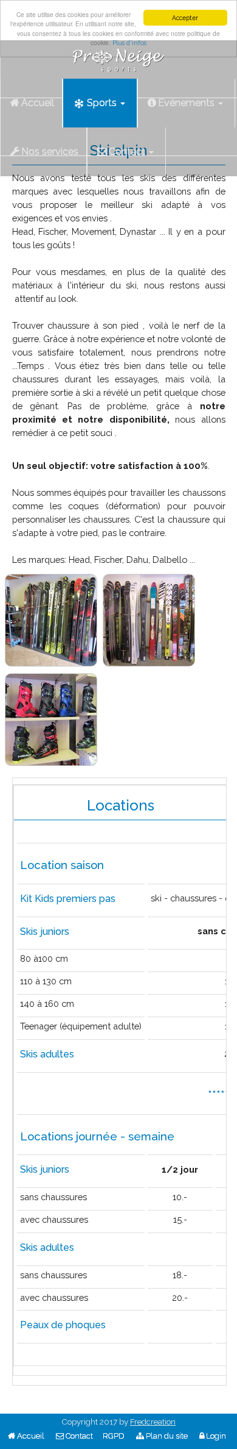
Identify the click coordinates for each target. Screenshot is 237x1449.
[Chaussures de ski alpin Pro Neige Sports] (51, 719)
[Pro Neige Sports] (118, 55)
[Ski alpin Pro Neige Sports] (51, 620)
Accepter (185, 17)
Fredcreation (153, 1421)
